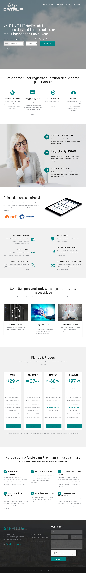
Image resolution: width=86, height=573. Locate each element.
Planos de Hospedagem (56, 4)
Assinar (68, 4)
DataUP (6, 3)
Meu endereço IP (36, 534)
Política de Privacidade (38, 542)
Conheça (44, 4)
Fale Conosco (77, 4)
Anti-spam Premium (53, 407)
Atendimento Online (13, 544)
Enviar (58, 559)
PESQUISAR (47, 43)
